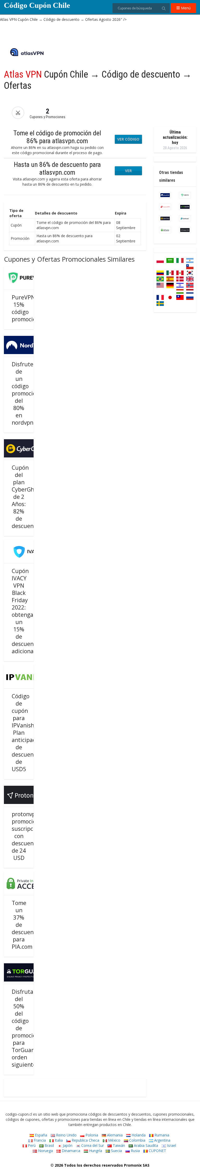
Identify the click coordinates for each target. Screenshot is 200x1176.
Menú (185, 7)
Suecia (116, 1150)
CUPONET (157, 1150)
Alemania (114, 1135)
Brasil (48, 1145)
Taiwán (118, 1145)
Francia (39, 1140)
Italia (58, 1140)
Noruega (45, 1150)
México (113, 1140)
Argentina (161, 1140)
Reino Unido (66, 1135)
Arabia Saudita (145, 1145)
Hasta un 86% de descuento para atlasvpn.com (57, 168)
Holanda (138, 1135)
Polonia (91, 1135)
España (40, 1135)
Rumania (161, 1135)
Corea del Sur (92, 1145)
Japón (67, 1145)
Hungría (95, 1150)
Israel (171, 1145)
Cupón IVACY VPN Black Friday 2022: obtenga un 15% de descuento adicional (25, 611)
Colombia (136, 1140)
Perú (31, 1145)
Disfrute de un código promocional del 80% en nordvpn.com (29, 393)
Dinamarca (70, 1150)
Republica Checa (85, 1140)
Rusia (135, 1150)
